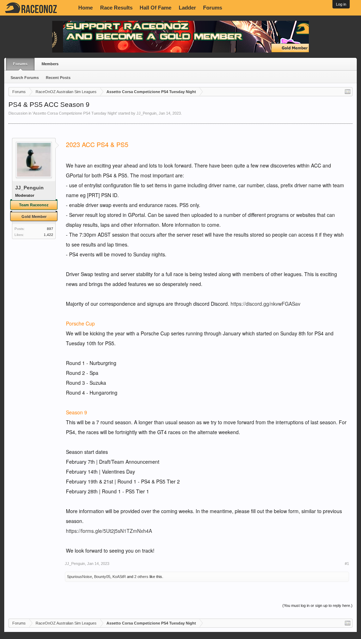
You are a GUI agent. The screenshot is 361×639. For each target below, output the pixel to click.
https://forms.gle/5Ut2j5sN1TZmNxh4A (109, 530)
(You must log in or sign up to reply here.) (317, 605)
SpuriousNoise (79, 576)
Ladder (187, 8)
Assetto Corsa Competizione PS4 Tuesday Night (74, 113)
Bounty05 (102, 576)
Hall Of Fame (155, 8)
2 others (141, 576)
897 (50, 229)
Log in (341, 4)
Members (50, 64)
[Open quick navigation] (347, 92)
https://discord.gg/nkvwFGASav (265, 303)
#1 (347, 563)
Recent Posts (58, 77)
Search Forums (25, 77)
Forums (212, 8)
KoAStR (119, 576)
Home (85, 8)
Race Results (116, 8)
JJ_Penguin (146, 113)
